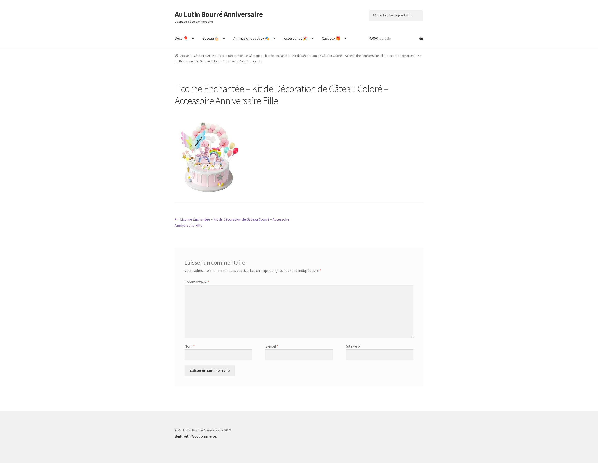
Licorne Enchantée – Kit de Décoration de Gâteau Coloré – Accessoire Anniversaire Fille (324, 56)
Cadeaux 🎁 (331, 38)
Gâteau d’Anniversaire (209, 56)
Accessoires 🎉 (296, 38)
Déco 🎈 (181, 38)
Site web (353, 346)
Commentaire (197, 282)
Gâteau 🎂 (210, 38)
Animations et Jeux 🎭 (251, 38)
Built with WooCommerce (195, 436)
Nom (190, 346)
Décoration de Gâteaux (244, 56)
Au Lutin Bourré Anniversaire (219, 14)
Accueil (185, 56)
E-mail (271, 346)
